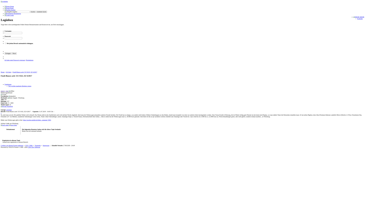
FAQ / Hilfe (29, 145)
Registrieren (17, 13)
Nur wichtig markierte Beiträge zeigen (19, 86)
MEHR (361, 17)
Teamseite (38, 145)
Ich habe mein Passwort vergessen (15, 60)
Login (12, 15)
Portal (11, 8)
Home (12, 6)
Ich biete (8, 72)
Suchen (13, 10)
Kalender (360, 19)
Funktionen (8, 84)
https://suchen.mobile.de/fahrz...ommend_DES (37, 120)
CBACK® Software (34, 147)
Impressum (46, 145)
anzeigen (9, 110)
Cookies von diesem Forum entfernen (12, 145)
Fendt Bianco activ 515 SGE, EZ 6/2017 (25, 72)
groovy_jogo (4, 91)
